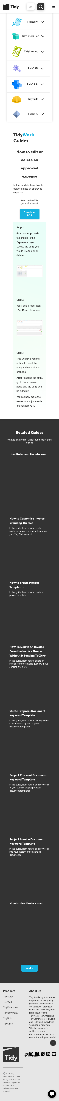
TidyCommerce (11, 1013)
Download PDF (29, 214)
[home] (9, 7)
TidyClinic (8, 1023)
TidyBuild (7, 1018)
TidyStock (8, 996)
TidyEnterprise (10, 1007)
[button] (53, 6)
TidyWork (7, 1002)
